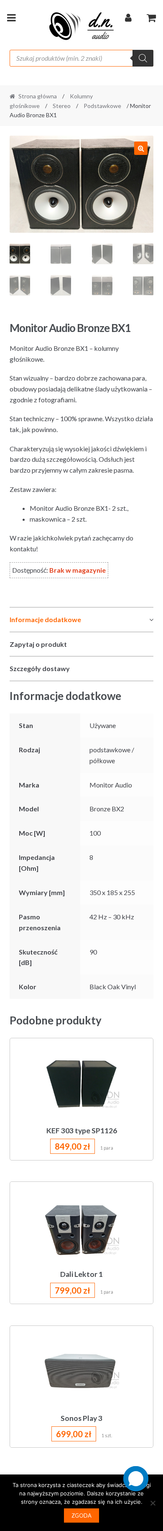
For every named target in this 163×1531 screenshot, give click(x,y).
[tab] (82, 619)
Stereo (62, 105)
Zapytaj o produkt (38, 644)
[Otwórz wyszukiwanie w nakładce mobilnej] (82, 58)
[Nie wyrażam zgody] (152, 1503)
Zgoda (81, 1515)
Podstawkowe (102, 105)
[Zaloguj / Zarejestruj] (128, 19)
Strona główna (37, 96)
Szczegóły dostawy (40, 668)
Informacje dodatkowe (45, 619)
